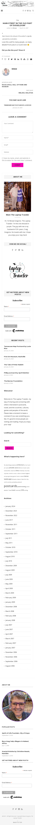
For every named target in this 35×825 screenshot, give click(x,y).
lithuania (14, 479)
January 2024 (10, 506)
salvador (6, 490)
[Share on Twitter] (12, 59)
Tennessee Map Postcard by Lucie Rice (17, 105)
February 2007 (10, 643)
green (14, 476)
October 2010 (10, 547)
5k (4, 465)
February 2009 (10, 597)
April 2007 (9, 634)
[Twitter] (25, 10)
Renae (15, 28)
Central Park (7, 470)
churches (27, 470)
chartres (13, 470)
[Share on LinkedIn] (18, 59)
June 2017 (9, 520)
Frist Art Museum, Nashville (14, 357)
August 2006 (10, 666)
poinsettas (14, 482)
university (18, 490)
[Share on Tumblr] (21, 59)
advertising (8, 465)
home (18, 476)
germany (10, 476)
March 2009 (9, 593)
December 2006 (11, 652)
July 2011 (8, 538)
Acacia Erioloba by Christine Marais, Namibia (16, 752)
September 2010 (11, 552)
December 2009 (11, 566)
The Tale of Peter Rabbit (13, 365)
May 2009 (8, 584)
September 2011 (11, 534)
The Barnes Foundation (13, 381)
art (25, 465)
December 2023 (11, 511)
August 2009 (10, 570)
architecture (20, 465)
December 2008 (11, 607)
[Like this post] (5, 59)
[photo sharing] (2, 33)
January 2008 (10, 620)
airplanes (13, 465)
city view (6, 473)
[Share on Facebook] (8, 59)
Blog (17, 20)
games (6, 410)
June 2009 (9, 579)
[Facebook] (23, 10)
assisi (16, 468)
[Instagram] (27, 10)
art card (28, 465)
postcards (10, 486)
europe (6, 476)
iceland (22, 476)
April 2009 (9, 588)
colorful (11, 473)
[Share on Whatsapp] (27, 59)
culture (19, 473)
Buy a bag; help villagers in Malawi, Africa (15, 742)
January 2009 (10, 602)
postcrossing (22, 486)
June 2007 (9, 629)
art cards (6, 468)
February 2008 (10, 616)
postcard (19, 482)
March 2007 (9, 638)
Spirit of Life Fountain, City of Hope (16, 733)
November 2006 (11, 657)
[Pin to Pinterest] (15, 59)
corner (15, 473)
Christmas (21, 470)
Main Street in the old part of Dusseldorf (14, 36)
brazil (24, 468)
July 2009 (8, 575)
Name (6, 306)
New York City (24, 479)
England (28, 473)
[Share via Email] (31, 59)
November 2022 (11, 515)
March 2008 (9, 611)
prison (27, 486)
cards (28, 468)
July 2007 (8, 625)
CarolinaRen (13, 39)
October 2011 (10, 529)
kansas (26, 476)
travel (13, 490)
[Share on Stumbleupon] (24, 59)
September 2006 (11, 661)
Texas (10, 490)
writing (26, 490)
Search (6, 441)
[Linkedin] (30, 10)
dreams (23, 473)
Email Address (9, 316)
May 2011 (8, 543)
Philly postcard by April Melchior (16, 373)
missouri (19, 479)
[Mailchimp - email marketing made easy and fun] (14, 330)
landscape (8, 479)
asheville (11, 468)
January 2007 (10, 648)
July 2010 (8, 561)
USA (22, 490)
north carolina (7, 482)
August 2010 (10, 556)
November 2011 (11, 524)
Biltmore (20, 468)
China (17, 470)
